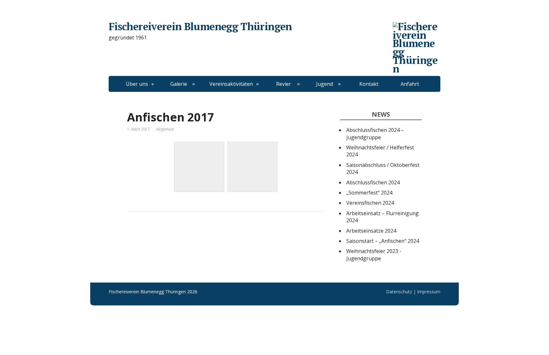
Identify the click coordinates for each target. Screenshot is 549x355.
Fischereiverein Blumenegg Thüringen (200, 26)
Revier (283, 83)
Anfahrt (410, 83)
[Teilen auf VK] (149, 232)
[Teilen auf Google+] (181, 232)
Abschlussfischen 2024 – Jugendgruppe (375, 133)
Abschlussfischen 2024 (373, 182)
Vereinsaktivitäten (231, 83)
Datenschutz (399, 292)
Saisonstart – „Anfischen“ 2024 (382, 240)
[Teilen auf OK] (165, 232)
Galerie (178, 83)
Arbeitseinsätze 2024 (371, 230)
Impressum (428, 292)
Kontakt (368, 83)
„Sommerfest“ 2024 (369, 192)
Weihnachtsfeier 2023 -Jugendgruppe (373, 255)
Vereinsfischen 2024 (370, 202)
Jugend (324, 83)
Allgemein (165, 129)
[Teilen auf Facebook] (133, 232)
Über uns (137, 83)
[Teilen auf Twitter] (197, 232)
